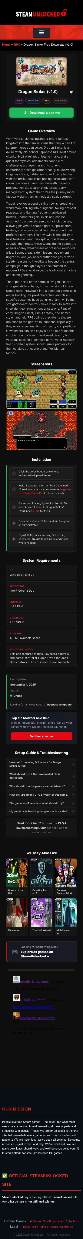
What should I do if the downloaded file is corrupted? (34, 775)
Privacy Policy (29, 1226)
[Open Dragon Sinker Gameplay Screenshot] (41, 431)
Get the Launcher (41, 736)
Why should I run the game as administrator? (37, 786)
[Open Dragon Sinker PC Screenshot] (41, 389)
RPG (17, 44)
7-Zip (36, 511)
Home (6, 44)
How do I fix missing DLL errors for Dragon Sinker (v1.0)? (35, 764)
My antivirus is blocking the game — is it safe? (38, 811)
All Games (35, 1221)
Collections (72, 1221)
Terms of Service (49, 1226)
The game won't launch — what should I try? (36, 803)
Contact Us (66, 1226)
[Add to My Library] (71, 92)
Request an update (59, 704)
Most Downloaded (53, 1221)
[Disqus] (41, 1027)
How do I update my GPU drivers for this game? (39, 794)
